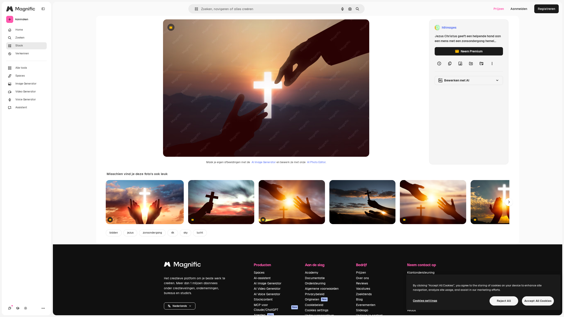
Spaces (259, 273)
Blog (359, 299)
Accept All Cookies (537, 301)
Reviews (362, 283)
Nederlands (180, 306)
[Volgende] (509, 202)
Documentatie (315, 278)
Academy (311, 273)
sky (185, 232)
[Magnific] (182, 265)
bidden (113, 232)
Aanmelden (518, 9)
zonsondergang (152, 232)
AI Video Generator (267, 289)
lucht (200, 232)
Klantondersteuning (420, 273)
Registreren (546, 9)
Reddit (411, 310)
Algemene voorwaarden (322, 289)
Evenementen (365, 305)
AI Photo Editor (316, 162)
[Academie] (17, 308)
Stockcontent (263, 299)
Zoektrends (364, 294)
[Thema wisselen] (25, 308)
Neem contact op (421, 264)
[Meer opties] (492, 63)
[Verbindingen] (9, 308)
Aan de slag (315, 264)
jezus (130, 232)
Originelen (316, 299)
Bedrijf (361, 264)
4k (172, 232)
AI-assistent (262, 278)
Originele (192, 28)
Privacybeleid (314, 294)
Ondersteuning (315, 283)
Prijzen (499, 9)
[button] (179, 306)
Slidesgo (362, 310)
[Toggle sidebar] (43, 8)
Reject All (504, 301)
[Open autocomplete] (195, 9)
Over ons (362, 278)
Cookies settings (316, 310)
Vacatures (363, 289)
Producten (262, 264)
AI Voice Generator (267, 294)
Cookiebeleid (314, 305)
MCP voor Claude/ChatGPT (275, 307)
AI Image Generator (264, 162)
